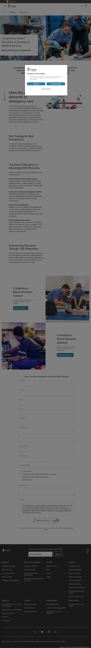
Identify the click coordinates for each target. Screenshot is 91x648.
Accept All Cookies (56, 84)
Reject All (36, 84)
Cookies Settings (46, 89)
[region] (46, 80)
